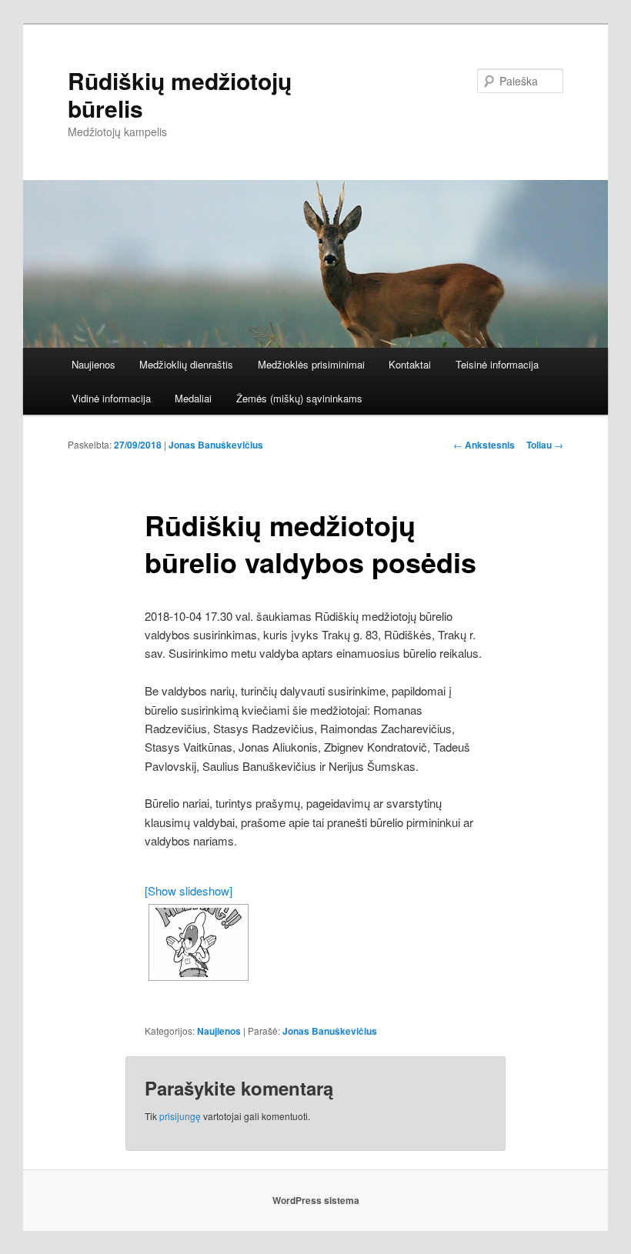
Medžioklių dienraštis (186, 364)
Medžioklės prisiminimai (311, 364)
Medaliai (193, 398)
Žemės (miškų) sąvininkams (299, 398)
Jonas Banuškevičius (216, 445)
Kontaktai (410, 364)
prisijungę (180, 1115)
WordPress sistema (315, 1200)
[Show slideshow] (188, 890)
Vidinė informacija (111, 398)
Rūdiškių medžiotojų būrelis (180, 94)
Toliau (544, 445)
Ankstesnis (484, 445)
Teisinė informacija (497, 364)
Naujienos (93, 364)
